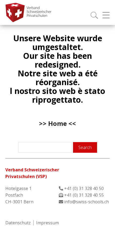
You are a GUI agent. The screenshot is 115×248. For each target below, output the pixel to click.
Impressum (47, 222)
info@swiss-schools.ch (86, 202)
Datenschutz (18, 222)
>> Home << (57, 123)
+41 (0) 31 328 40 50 (84, 188)
